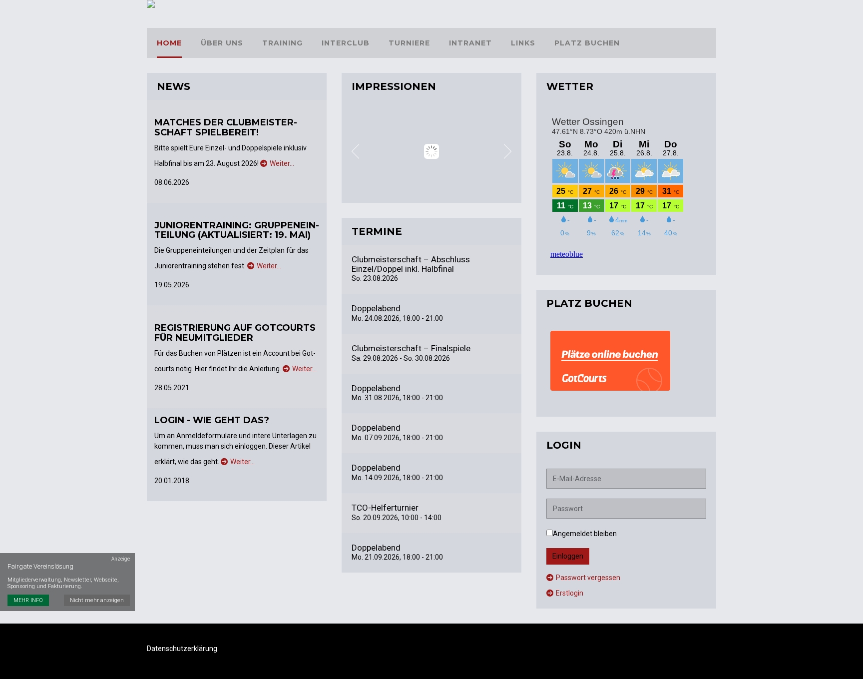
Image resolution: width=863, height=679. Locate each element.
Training (282, 42)
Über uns (222, 42)
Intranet (470, 42)
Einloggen (567, 556)
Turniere (409, 42)
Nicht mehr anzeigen (97, 600)
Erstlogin (569, 593)
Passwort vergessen (588, 578)
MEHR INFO (28, 600)
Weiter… (282, 163)
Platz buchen (587, 42)
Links (523, 42)
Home (169, 42)
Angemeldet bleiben (585, 534)
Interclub (346, 42)
